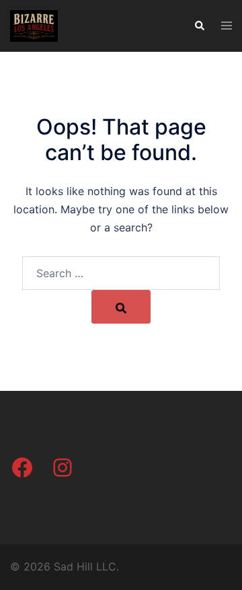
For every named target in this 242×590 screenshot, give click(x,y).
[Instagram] (62, 467)
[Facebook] (22, 467)
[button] (199, 25)
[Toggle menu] (226, 26)
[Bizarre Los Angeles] (34, 25)
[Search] (121, 307)
